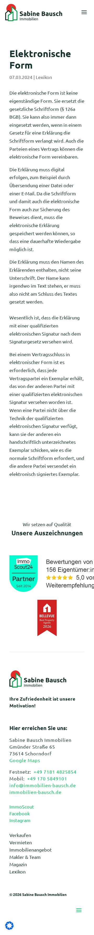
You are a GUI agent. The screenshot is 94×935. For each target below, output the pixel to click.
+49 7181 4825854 (55, 771)
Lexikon (44, 77)
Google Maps (24, 760)
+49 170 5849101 (47, 778)
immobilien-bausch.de (35, 792)
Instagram (20, 820)
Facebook (19, 813)
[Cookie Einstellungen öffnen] (9, 928)
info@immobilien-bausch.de (42, 785)
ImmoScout (21, 806)
